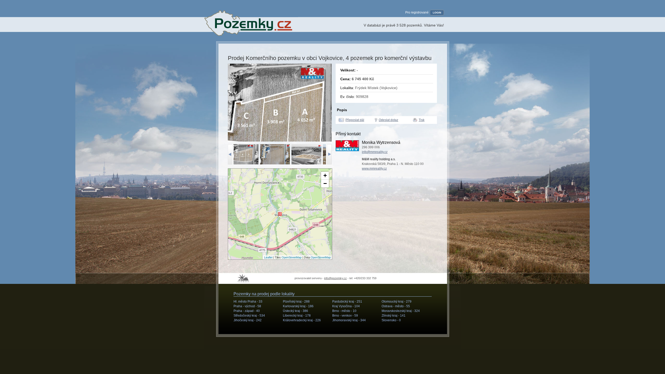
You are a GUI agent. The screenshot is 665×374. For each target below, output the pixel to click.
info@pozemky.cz (335, 278)
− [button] (325, 183)
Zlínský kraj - (393, 315)
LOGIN (437, 12)
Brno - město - (344, 311)
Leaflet (268, 257)
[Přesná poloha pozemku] (280, 214)
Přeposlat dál (354, 120)
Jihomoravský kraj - (349, 320)
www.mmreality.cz (374, 168)
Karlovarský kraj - (298, 306)
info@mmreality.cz (375, 152)
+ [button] (325, 175)
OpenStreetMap (292, 257)
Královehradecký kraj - (302, 320)
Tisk (421, 120)
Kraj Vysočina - (346, 306)
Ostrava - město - (396, 306)
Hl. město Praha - (248, 301)
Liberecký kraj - (297, 315)
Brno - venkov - (345, 315)
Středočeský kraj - (249, 315)
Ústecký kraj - (295, 311)
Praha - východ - (247, 306)
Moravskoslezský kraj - (401, 311)
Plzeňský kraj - (296, 301)
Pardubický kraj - (347, 301)
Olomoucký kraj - (396, 301)
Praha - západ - (247, 311)
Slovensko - (391, 320)
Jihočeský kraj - (248, 320)
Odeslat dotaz (388, 120)
